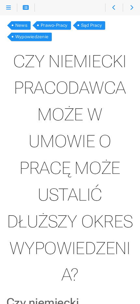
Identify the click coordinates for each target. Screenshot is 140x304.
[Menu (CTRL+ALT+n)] (8, 8)
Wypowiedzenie (32, 36)
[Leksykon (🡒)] (131, 8)
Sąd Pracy (91, 25)
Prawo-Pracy (54, 25)
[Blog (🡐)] (113, 8)
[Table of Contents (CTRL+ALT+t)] (26, 8)
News (21, 25)
